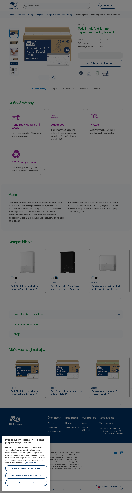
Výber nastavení (30, 463)
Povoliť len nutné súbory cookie (26, 476)
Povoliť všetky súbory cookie (26, 468)
